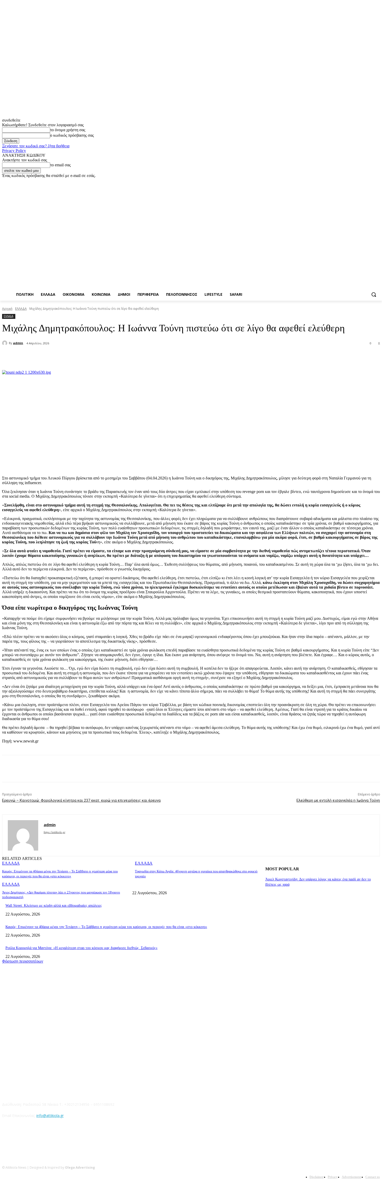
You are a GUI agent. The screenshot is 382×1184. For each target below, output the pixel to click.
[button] (373, 294)
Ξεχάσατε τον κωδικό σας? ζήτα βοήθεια (35, 146)
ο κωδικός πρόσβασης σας (72, 135)
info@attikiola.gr (50, 1115)
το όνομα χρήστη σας (67, 130)
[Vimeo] (370, 182)
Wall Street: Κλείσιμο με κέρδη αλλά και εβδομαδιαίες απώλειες (53, 905)
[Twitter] (363, 182)
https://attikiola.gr (54, 832)
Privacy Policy (14, 150)
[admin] (5, 343)
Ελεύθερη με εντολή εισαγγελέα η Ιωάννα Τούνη (338, 800)
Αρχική (7, 308)
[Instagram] (355, 182)
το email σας (60, 165)
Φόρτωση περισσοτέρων (22, 961)
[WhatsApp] (108, 357)
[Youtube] (377, 182)
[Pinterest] (89, 357)
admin (18, 343)
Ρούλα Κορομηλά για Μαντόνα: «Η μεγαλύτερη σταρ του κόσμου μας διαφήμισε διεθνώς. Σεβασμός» (81, 948)
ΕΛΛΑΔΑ (21, 308)
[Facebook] (348, 182)
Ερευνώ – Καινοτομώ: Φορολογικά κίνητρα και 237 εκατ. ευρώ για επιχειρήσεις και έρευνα (81, 800)
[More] (127, 356)
